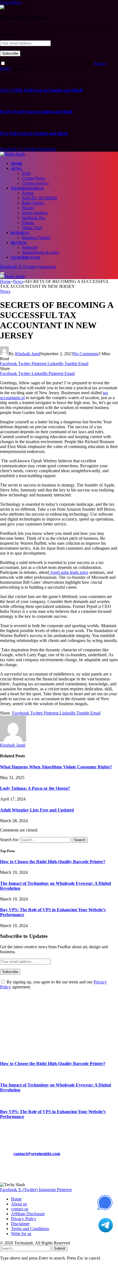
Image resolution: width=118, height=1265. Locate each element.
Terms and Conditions (30, 1228)
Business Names (36, 237)
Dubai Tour (32, 227)
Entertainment (27, 188)
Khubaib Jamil (27, 353)
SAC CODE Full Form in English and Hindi (41, 90)
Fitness (28, 222)
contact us (19, 1208)
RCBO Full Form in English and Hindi (36, 111)
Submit (59, 1248)
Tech (26, 173)
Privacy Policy (23, 1218)
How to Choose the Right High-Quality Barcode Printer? (52, 861)
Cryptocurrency (35, 183)
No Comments (85, 353)
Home (17, 164)
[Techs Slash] (12, 154)
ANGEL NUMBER (39, 198)
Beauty (28, 207)
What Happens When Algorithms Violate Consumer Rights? (56, 766)
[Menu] (2, 273)
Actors (27, 193)
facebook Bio (33, 217)
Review (18, 243)
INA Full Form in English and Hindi (34, 133)
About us (19, 1204)
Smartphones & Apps (40, 252)
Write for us (21, 1233)
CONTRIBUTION (25, 257)
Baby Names (33, 203)
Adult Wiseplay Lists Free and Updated (37, 810)
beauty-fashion (34, 212)
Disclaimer (20, 1223)
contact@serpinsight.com (36, 1153)
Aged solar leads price (68, 572)
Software (30, 247)
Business (20, 233)
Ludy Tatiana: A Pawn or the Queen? (35, 788)
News (16, 168)
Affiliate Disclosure (28, 1213)
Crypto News (33, 178)
